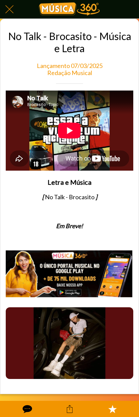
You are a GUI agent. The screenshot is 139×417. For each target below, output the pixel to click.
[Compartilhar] (69, 409)
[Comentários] (27, 409)
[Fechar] (9, 9)
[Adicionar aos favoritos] (112, 409)
